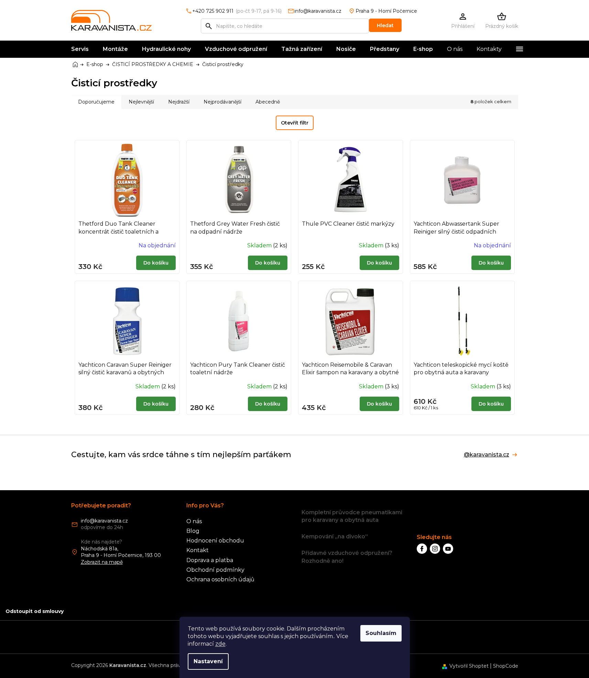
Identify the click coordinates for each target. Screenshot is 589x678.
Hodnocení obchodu (215, 540)
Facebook (422, 549)
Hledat (385, 25)
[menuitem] (80, 49)
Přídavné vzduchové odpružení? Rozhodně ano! (347, 557)
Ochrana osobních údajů (220, 579)
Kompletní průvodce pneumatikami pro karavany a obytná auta (352, 516)
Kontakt (197, 550)
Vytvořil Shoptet (469, 666)
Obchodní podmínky (215, 570)
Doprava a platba (209, 560)
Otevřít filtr (294, 123)
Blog (192, 531)
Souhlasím (381, 633)
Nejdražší (178, 102)
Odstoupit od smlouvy (35, 611)
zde (220, 644)
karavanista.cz (435, 549)
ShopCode (505, 666)
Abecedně (267, 102)
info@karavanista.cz (104, 521)
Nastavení (208, 661)
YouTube (448, 549)
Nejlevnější (141, 102)
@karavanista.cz (486, 455)
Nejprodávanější (222, 102)
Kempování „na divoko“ (335, 536)
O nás (194, 521)
